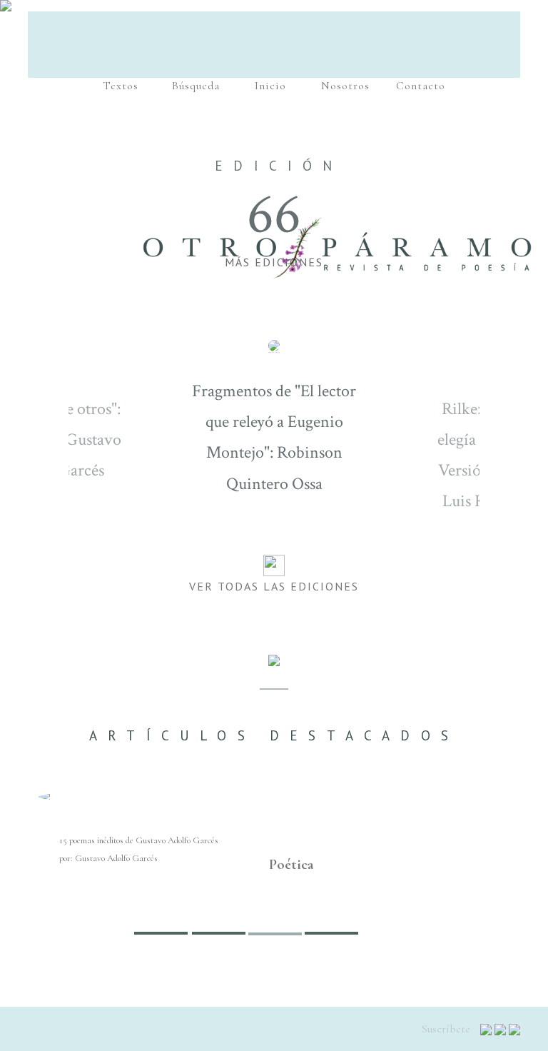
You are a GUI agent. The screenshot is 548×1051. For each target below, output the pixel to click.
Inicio (270, 86)
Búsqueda (196, 86)
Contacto (420, 86)
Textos (120, 86)
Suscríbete (447, 1029)
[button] (58, 870)
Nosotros (345, 86)
